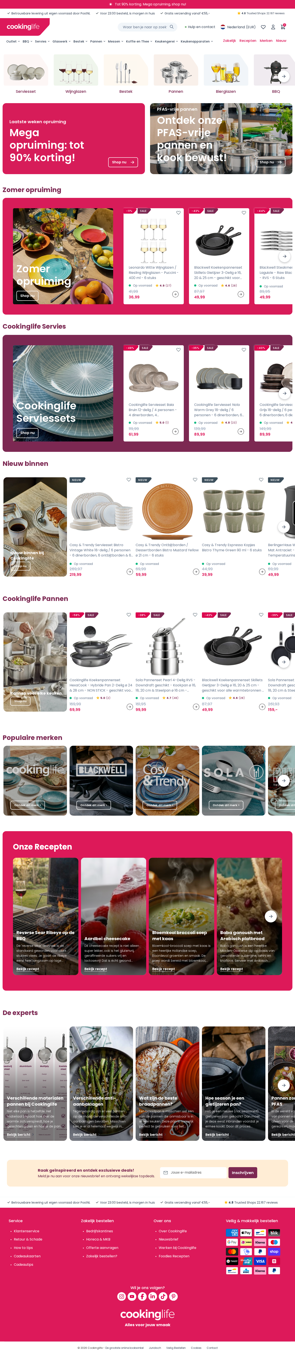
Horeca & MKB (98, 1239)
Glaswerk (59, 41)
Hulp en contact (201, 26)
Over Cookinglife (173, 1231)
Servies (40, 41)
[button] (284, 76)
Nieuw (281, 40)
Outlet (11, 41)
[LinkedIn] (152, 1296)
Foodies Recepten (174, 1256)
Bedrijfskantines (99, 1231)
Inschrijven (243, 1172)
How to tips (23, 1247)
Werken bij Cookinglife (177, 1247)
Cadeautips (23, 1264)
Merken (266, 40)
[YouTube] (132, 1296)
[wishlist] (263, 27)
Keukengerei (165, 41)
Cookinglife (95, 1348)
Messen (114, 41)
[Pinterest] (173, 1296)
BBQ (26, 41)
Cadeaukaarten (27, 1256)
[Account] (273, 27)
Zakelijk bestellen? (101, 1256)
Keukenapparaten (195, 41)
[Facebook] (142, 1296)
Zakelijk (229, 40)
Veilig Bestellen (176, 1348)
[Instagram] (121, 1296)
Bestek (78, 41)
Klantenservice (26, 1231)
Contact (212, 1348)
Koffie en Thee (137, 41)
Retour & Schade (28, 1239)
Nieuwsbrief (168, 1239)
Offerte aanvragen (102, 1247)
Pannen (96, 41)
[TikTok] (163, 1296)
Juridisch (155, 1348)
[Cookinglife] (23, 27)
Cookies (196, 1348)
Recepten (247, 40)
